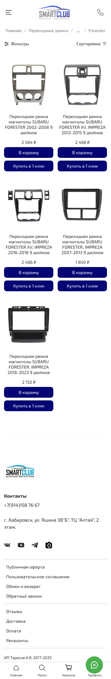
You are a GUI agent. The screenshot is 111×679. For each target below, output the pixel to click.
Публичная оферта (25, 566)
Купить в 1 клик (28, 165)
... (78, 30)
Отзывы (14, 611)
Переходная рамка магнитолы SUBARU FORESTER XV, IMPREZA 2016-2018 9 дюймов (29, 244)
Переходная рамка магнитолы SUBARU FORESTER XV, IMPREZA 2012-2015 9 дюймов (82, 124)
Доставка (16, 620)
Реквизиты (17, 640)
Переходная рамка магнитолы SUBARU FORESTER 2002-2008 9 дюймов (29, 124)
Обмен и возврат (23, 586)
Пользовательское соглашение (38, 576)
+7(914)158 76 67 (22, 505)
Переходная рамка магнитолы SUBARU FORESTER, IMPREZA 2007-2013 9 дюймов (82, 244)
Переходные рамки (48, 30)
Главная (14, 30)
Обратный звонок (24, 595)
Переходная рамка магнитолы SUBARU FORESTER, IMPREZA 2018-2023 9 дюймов (29, 364)
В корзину (29, 152)
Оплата (13, 630)
